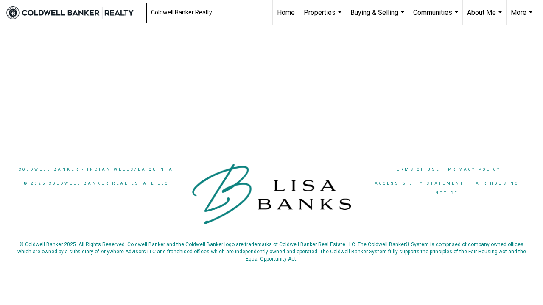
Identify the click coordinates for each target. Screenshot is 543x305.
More (523, 16)
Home (286, 12)
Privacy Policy (474, 169)
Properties (324, 16)
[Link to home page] (74, 12)
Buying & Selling (378, 16)
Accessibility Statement (419, 183)
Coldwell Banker (49, 169)
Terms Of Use (416, 169)
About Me (485, 16)
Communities (436, 16)
